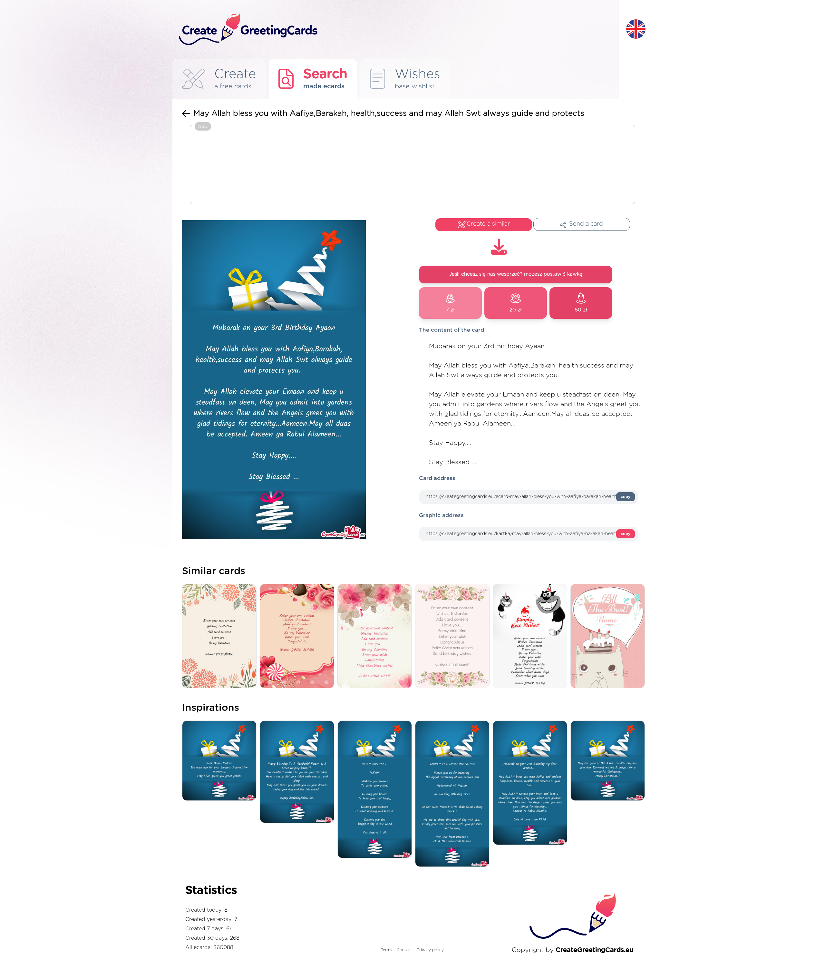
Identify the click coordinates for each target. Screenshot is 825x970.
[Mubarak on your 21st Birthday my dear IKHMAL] (531, 783)
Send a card (586, 224)
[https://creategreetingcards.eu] (397, 29)
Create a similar (488, 224)
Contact (404, 950)
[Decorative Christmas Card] (376, 636)
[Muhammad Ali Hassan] (454, 794)
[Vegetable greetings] (221, 636)
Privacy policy (430, 950)
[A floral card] (454, 636)
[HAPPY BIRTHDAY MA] (376, 789)
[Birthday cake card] (609, 636)
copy (625, 497)
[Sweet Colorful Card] (298, 636)
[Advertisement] (412, 165)
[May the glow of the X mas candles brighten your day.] (609, 761)
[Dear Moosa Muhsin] (221, 761)
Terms (386, 950)
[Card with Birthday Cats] (531, 636)
